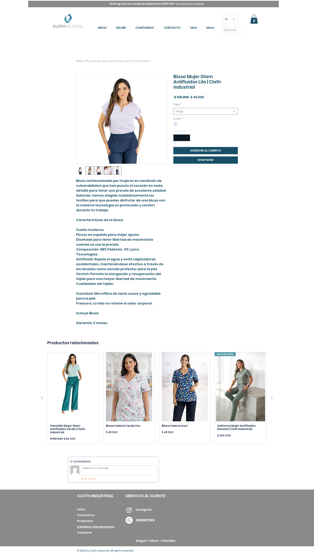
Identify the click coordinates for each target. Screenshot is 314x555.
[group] (157, 398)
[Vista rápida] (73, 386)
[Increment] (187, 138)
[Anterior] (42, 398)
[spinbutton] (181, 138)
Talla (177, 104)
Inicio (79, 61)
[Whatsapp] (129, 520)
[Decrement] (176, 138)
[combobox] (205, 111)
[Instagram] (129, 510)
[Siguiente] (272, 398)
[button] (254, 19)
